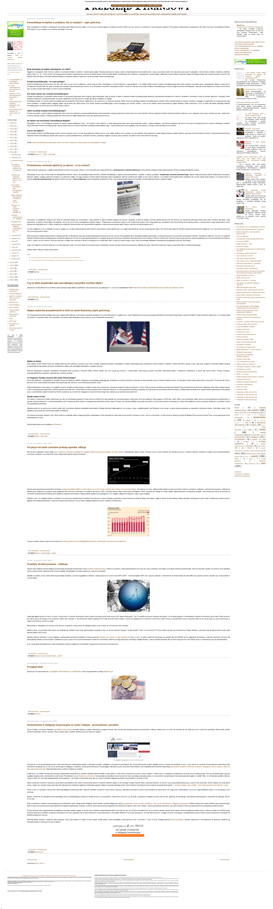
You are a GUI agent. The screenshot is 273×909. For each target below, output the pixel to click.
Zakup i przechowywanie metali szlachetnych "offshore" (247, 311)
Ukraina (246, 456)
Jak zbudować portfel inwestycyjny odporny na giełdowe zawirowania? (255, 192)
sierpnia (14, 238)
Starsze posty (224, 859)
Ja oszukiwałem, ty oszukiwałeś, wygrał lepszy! (15, 81)
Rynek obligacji (14, 305)
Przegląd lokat (35, 667)
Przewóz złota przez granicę (246, 334)
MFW (250, 435)
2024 (11, 129)
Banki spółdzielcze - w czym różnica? (249, 349)
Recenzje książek (242, 246)
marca (14, 253)
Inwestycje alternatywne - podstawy (248, 263)
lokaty (59, 656)
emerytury (255, 413)
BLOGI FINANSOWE (242, 48)
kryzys (264, 425)
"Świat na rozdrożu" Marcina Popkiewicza (14, 57)
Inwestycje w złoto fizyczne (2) (247, 394)
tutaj (16, 63)
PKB (264, 439)
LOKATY (96, 14)
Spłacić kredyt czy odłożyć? (246, 364)
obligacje (39, 852)
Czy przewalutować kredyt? (246, 361)
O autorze (238, 472)
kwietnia (14, 250)
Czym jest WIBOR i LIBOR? (246, 327)
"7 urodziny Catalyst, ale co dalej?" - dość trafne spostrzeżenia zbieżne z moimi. (201, 785)
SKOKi (249, 448)
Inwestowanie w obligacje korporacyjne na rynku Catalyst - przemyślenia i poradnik (72, 725)
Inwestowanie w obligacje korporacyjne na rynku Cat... (16, 228)
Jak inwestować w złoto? (245, 256)
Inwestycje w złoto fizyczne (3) (247, 397)
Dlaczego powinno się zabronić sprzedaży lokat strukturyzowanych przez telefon (251, 272)
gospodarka (46, 553)
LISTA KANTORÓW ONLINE (244, 44)
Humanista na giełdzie (14, 324)
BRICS (245, 413)
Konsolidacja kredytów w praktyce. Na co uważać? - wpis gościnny (63, 22)
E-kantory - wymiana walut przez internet (250, 322)
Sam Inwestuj (13, 307)
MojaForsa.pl (108, 671)
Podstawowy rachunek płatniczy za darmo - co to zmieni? (58, 165)
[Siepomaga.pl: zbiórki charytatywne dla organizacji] (15, 37)
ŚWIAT (126, 14)
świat (54, 553)
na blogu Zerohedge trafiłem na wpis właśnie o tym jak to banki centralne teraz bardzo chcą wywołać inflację (98, 489)
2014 (11, 265)
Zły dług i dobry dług (243, 359)
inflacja (248, 420)
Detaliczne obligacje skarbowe (247, 382)
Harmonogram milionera (14, 311)
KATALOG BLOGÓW (147, 14)
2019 (11, 143)
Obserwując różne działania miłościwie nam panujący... (15, 104)
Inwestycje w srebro (243, 332)
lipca (13, 241)
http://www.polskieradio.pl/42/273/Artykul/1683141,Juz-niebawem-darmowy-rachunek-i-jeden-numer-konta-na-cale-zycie (57, 260)
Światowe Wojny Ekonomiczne (247, 324)
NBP (258, 435)
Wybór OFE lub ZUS (243, 278)
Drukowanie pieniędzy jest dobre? (248, 102)
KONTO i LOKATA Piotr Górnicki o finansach (15, 298)
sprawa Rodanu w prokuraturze (84, 776)
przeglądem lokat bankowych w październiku (65, 671)
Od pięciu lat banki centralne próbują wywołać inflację (56, 447)
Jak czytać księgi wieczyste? (246, 258)
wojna (251, 459)
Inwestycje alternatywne (245, 384)
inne (246, 423)
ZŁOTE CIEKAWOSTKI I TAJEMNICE (247, 50)
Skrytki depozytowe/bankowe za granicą (250, 229)
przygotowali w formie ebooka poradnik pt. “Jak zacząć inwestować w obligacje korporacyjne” (156, 803)
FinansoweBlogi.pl (15, 293)
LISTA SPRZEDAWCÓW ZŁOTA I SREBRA (249, 46)
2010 (11, 277)
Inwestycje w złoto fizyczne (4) (247, 399)
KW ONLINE (182, 14)
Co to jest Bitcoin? (243, 236)
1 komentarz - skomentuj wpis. (37, 152)
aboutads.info (117, 892)
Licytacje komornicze (244, 379)
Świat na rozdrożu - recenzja (246, 280)
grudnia (14, 154)
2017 (11, 149)
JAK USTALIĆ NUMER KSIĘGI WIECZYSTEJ (250, 42)
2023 (11, 132)
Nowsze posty (32, 859)
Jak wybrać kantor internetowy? (247, 268)
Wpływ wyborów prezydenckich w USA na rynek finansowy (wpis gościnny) (68, 310)
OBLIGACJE (104, 14)
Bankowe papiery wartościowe (247, 372)
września (15, 235)
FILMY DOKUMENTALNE (243, 52)
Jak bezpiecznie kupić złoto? (246, 347)
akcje (237, 408)
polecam (17, 65)
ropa (259, 446)
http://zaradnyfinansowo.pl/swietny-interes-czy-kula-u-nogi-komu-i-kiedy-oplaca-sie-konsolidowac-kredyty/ (69, 142)
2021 (11, 137)
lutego (14, 256)
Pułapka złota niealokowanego (247, 315)
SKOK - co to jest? (243, 374)
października (16, 160)
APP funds (12, 321)
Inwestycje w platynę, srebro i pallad (249, 366)
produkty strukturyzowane (96, 569)
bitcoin (237, 413)
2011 (11, 274)
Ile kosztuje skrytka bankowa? (247, 253)
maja (13, 247)
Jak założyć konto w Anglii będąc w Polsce (251, 227)
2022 (11, 134)
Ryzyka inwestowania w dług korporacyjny (251, 292)
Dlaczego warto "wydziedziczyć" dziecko (250, 290)
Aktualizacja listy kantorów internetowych (250, 27)
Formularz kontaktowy (242, 474)
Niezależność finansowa (13, 315)
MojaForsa (241, 25)
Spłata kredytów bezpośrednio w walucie (250, 377)
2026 (11, 123)
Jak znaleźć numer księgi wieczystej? (249, 261)
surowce (257, 451)
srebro (247, 451)
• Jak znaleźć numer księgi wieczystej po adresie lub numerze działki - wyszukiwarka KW (255, 75)
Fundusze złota (242, 389)
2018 (11, 146)
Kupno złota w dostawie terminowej (248, 295)
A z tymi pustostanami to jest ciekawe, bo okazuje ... (14, 88)
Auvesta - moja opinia (252, 129)
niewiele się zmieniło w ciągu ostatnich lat (114, 637)
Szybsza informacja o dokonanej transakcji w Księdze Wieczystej (255, 175)
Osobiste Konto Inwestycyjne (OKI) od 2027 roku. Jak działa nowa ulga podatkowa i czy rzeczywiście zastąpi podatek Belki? (251, 159)
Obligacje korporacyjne (244, 352)
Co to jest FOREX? (243, 241)
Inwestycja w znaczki (243, 369)
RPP (236, 448)
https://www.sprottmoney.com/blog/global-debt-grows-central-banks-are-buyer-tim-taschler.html (93, 541)
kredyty (38, 154)
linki (37, 299)
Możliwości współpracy (242, 476)
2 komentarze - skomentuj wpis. (38, 269)
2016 (11, 152)
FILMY (158, 14)
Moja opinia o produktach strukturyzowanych (245, 355)
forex (248, 415)
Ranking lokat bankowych (14, 290)
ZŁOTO (120, 14)
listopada (15, 157)
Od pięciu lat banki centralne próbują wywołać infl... (16, 208)
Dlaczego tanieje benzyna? (246, 266)
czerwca (14, 244)
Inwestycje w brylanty (244, 344)
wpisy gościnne (49, 154)
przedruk (246, 441)
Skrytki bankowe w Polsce (254, 89)
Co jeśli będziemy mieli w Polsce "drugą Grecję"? (255, 114)
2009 (11, 280)
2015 (11, 262)
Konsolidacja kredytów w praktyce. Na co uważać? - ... (16, 168)
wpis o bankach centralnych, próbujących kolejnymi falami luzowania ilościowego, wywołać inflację (89, 452)
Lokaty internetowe (243, 329)
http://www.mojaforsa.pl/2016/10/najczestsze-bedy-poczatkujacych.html (158, 287)
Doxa (11, 318)
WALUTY (113, 14)
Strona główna (129, 859)
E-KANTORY (134, 14)
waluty (254, 456)
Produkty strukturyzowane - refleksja (47, 564)
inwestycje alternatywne (45, 656)
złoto (263, 463)
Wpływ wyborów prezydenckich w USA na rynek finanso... (16, 198)
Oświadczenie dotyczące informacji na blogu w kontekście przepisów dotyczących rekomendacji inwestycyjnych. (49, 875)
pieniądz (254, 439)
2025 (11, 126)
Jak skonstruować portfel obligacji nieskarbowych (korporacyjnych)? (248, 307)
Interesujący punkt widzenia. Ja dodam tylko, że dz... (15, 112)
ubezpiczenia (251, 453)
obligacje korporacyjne (64, 729)
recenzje (249, 446)
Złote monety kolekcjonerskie (246, 342)
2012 (11, 271)
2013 (11, 268)
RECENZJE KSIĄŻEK (169, 14)
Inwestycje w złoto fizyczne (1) (247, 392)
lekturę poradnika (177, 819)
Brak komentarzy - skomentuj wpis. (39, 297)
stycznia (14, 259)
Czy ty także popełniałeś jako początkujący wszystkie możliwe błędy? (65, 283)
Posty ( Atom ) (39, 863)
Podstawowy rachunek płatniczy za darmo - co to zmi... (16, 178)
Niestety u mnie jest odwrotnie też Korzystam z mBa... (15, 96)
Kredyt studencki (242, 337)
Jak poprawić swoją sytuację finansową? (250, 239)
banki (37, 272)
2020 (11, 140)
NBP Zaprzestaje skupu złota (246, 287)
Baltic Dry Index (242, 387)
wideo (237, 459)
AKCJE (88, 14)
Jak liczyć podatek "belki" (245, 339)
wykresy (251, 463)
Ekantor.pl (58, 424)
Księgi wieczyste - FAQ (244, 244)
